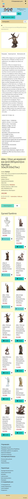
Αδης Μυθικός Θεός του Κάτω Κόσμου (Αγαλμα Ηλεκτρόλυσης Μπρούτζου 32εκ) (20, 235)
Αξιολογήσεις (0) (21, 53)
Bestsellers (3, 474)
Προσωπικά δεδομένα (6, 452)
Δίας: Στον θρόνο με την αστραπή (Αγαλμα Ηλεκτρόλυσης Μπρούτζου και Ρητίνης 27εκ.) (7, 423)
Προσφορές (3, 480)
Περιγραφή (4, 53)
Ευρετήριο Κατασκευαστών (7, 470)
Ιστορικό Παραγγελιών (6, 486)
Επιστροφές (3, 461)
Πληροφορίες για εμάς (6, 447)
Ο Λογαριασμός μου (17, 1)
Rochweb (25, 497)
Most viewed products (6, 478)
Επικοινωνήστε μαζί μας (6, 459)
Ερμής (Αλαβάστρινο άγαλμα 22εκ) (6, 231)
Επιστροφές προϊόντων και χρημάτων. (9, 450)
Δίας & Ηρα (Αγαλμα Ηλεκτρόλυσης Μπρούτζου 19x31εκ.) (20, 299)
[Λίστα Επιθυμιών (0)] (25, 1)
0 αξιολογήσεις (13, 196)
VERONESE (12, 184)
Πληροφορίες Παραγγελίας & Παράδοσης (10, 449)
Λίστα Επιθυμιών (5, 488)
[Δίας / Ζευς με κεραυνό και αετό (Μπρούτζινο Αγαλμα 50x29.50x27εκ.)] (14, 40)
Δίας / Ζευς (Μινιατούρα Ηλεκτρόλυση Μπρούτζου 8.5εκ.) (20, 361)
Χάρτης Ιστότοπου (5, 462)
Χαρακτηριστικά (12, 53)
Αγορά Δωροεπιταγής (6, 472)
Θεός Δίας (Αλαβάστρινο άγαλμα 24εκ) (6, 391)
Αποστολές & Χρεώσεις (6, 454)
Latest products (4, 476)
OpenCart (8, 495)
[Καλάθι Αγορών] (25, 3)
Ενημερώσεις (4, 490)
